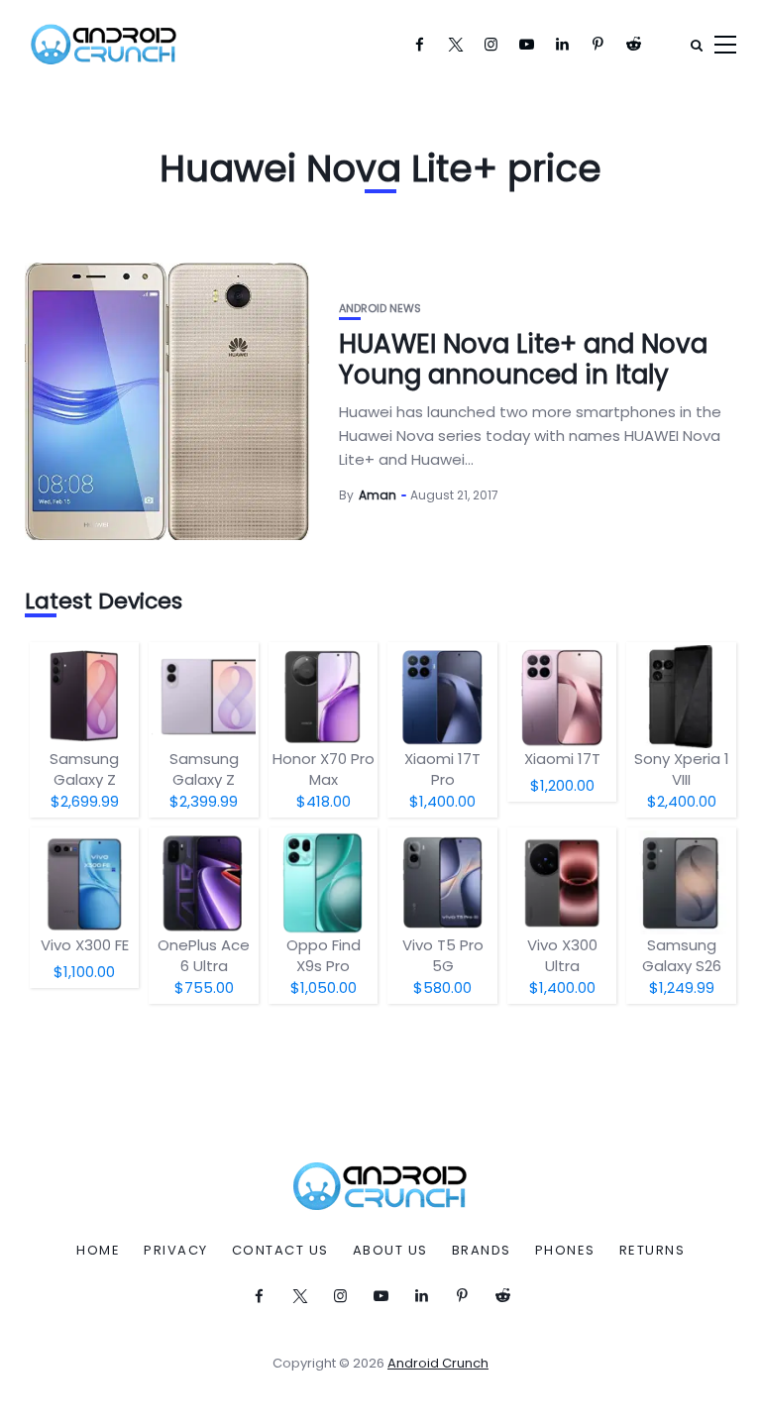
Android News (380, 308)
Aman (377, 495)
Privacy (176, 1251)
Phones (565, 1251)
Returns (652, 1251)
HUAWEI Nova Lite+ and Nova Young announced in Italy (523, 359)
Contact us (280, 1251)
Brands (481, 1251)
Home (98, 1251)
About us (390, 1251)
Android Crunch (438, 1363)
